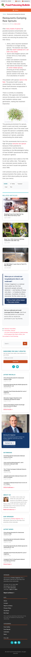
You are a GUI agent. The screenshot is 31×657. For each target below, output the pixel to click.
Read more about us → (9, 509)
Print (11, 187)
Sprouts (13, 330)
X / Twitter (12, 183)
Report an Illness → (9, 592)
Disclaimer (6, 610)
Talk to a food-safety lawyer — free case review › (15, 301)
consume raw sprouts (19, 143)
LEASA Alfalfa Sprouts (15, 67)
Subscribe (15, 361)
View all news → (7, 564)
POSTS (19, 1)
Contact (6, 603)
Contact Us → (9, 443)
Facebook (20, 183)
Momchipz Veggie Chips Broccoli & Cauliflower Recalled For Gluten (13, 398)
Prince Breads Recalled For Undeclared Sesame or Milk (14, 378)
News (5, 634)
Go (25, 343)
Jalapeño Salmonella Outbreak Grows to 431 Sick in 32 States (15, 476)
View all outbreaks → (8, 487)
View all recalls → (8, 409)
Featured (6, 328)
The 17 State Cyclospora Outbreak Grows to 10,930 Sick (15, 470)
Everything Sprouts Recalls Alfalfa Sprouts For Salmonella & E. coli (15, 385)
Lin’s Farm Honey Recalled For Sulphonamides (16, 332)
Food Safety (12, 328)
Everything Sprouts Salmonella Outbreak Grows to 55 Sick (14, 456)
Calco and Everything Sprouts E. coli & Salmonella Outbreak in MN (13, 463)
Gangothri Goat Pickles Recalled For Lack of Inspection (15, 392)
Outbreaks (6, 631)
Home (4, 14)
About (5, 600)
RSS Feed (6, 613)
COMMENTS (27, 1)
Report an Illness (8, 605)
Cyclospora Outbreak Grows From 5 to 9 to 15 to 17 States (15, 483)
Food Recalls (7, 629)
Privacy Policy (7, 608)
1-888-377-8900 (13, 589)
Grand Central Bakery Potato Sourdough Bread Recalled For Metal (14, 405)
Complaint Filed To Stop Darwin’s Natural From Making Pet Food (14, 560)
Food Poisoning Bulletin (18, 5)
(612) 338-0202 (12, 587)
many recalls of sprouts (13, 28)
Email (6, 187)
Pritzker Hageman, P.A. (17, 518)
